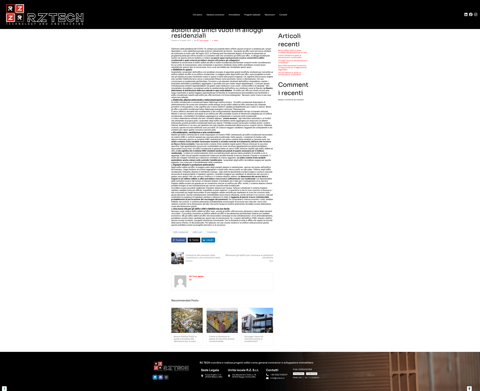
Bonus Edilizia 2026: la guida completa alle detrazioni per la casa (292, 51)
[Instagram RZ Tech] (476, 14)
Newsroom (270, 14)
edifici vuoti (197, 232)
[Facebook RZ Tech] (471, 14)
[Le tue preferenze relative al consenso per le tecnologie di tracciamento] (4, 388)
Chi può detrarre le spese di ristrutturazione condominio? (289, 74)
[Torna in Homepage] (44, 15)
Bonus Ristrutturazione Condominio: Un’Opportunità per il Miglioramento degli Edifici (292, 67)
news (216, 40)
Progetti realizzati (252, 14)
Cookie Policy (311, 373)
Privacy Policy (298, 373)
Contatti (283, 14)
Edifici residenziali (181, 232)
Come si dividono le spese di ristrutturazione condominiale (290, 56)
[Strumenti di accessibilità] (469, 388)
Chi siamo (197, 14)
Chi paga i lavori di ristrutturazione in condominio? (293, 61)
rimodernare (212, 232)
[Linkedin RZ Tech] (466, 14)
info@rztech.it (277, 378)
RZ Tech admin (203, 40)
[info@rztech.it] (267, 378)
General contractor (215, 14)
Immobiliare (234, 14)
